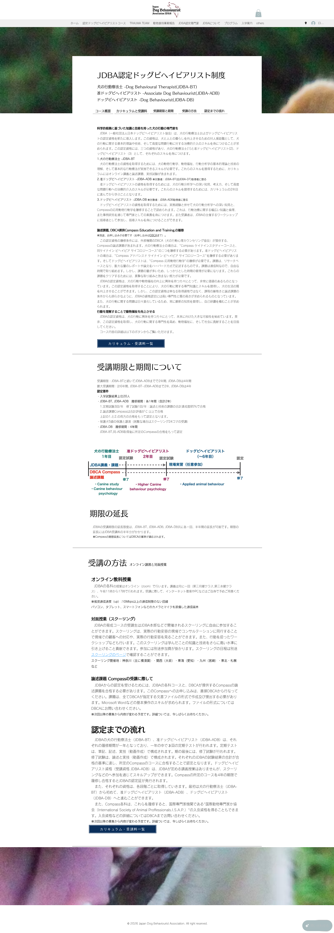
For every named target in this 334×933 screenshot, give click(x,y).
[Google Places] (306, 23)
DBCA (153, 235)
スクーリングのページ (108, 654)
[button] (258, 13)
